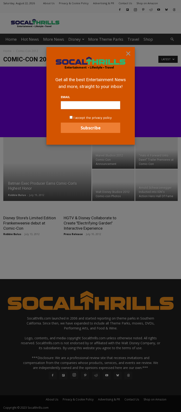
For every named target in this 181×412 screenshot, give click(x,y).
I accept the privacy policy (93, 118)
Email (65, 97)
